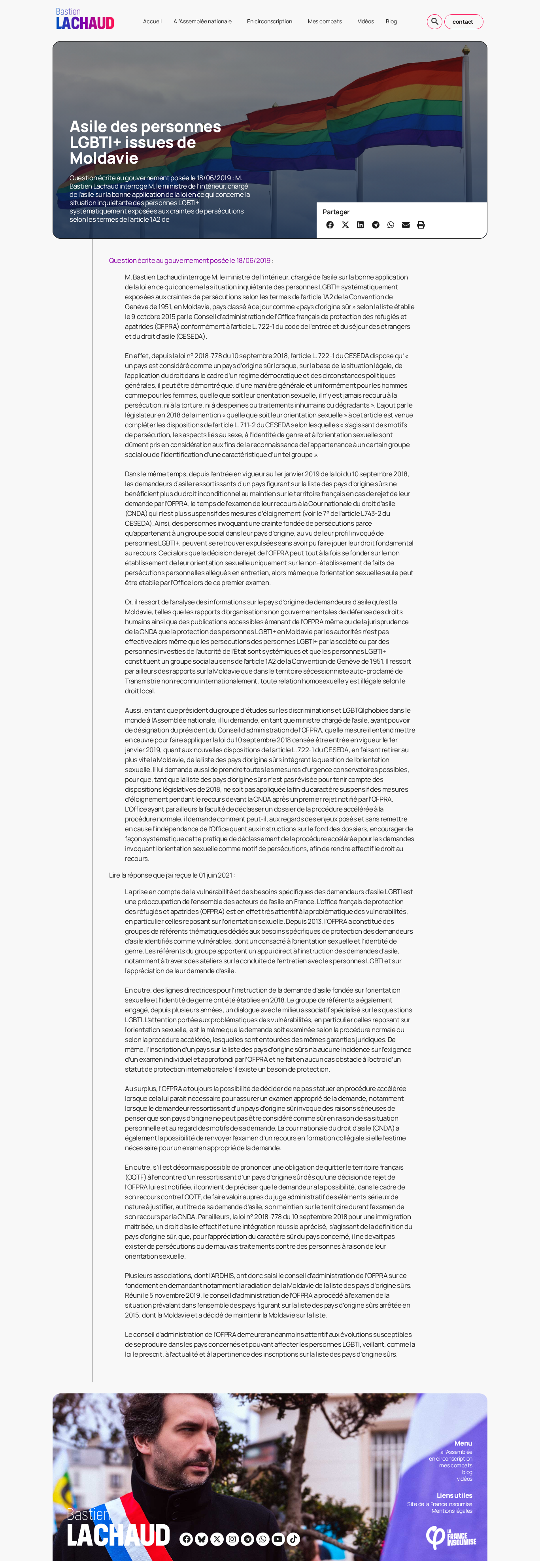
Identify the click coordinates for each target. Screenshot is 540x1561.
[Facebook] (186, 1539)
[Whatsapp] (263, 1539)
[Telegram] (247, 1539)
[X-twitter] (217, 1539)
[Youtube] (278, 1539)
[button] (330, 224)
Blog (391, 21)
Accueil (152, 21)
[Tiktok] (293, 1539)
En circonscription (269, 21)
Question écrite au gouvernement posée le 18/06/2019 (190, 260)
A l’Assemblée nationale (203, 21)
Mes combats (325, 21)
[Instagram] (232, 1539)
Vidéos (366, 21)
